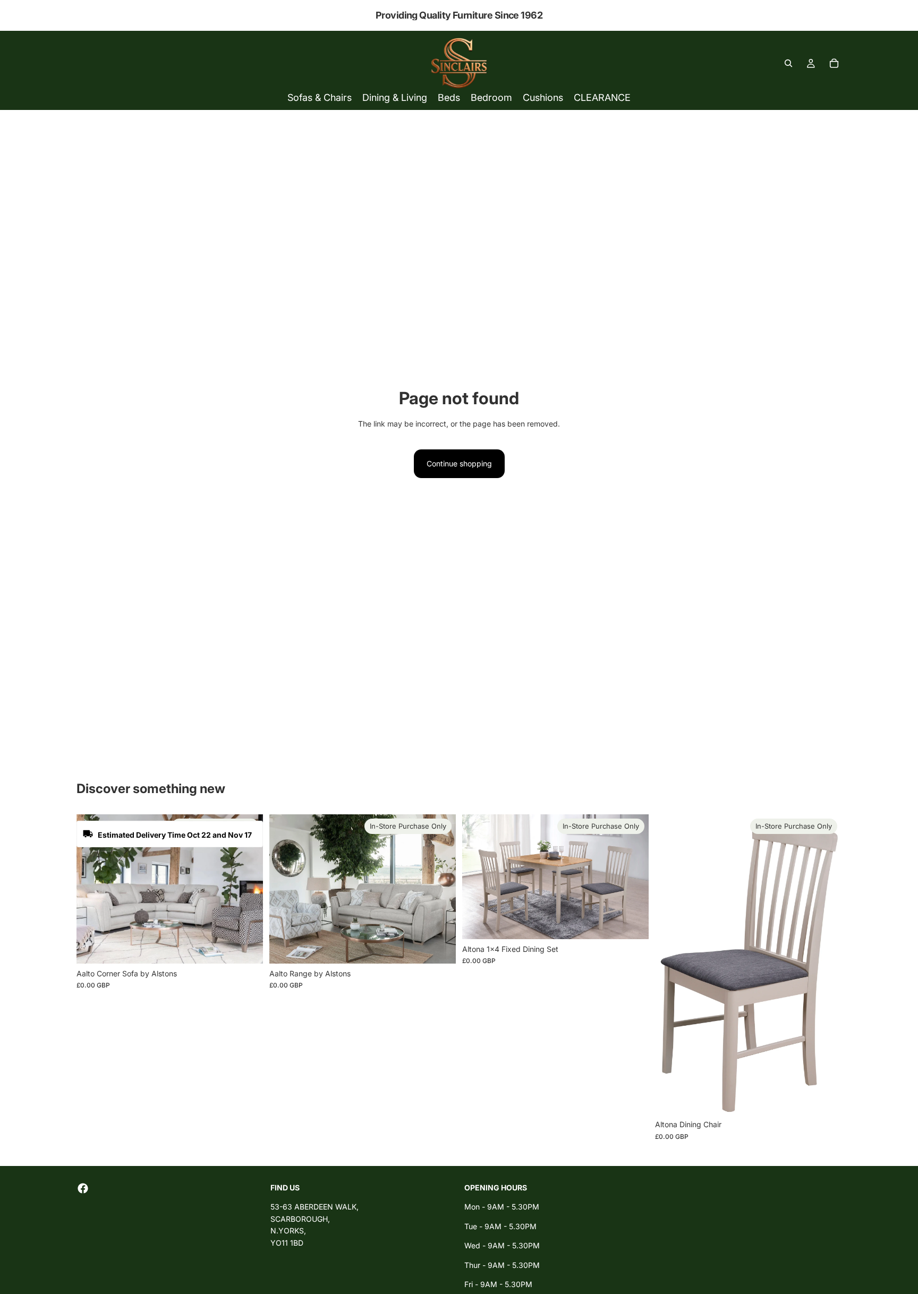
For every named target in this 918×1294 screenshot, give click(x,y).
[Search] (788, 63)
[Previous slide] (92, 889)
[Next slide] (247, 889)
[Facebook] (82, 1188)
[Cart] (834, 63)
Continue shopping (459, 463)
